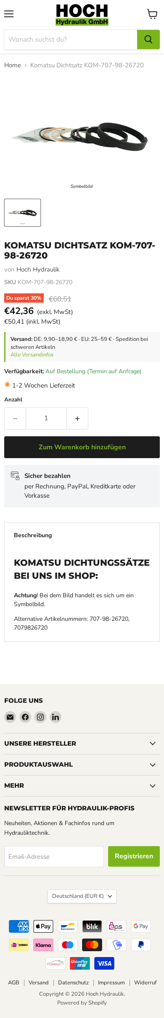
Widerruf (145, 982)
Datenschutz (73, 982)
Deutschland (78, 896)
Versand (39, 982)
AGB (13, 982)
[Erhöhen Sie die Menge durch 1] (77, 418)
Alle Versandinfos (32, 355)
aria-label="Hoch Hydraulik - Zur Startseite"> (82, 15)
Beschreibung (33, 535)
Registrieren (134, 856)
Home (12, 65)
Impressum (111, 982)
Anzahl (13, 400)
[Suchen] (148, 39)
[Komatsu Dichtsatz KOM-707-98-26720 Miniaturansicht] (22, 212)
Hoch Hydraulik (38, 269)
